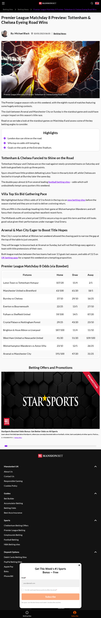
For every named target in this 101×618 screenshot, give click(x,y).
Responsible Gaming (13, 481)
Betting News (23, 9)
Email (24, 578)
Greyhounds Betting (13, 535)
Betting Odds (10, 508)
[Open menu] (3, 3)
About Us (8, 471)
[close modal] (79, 565)
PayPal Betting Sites (13, 562)
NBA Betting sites (12, 544)
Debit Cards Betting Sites (15, 557)
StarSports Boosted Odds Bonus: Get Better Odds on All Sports (29, 431)
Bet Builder (9, 498)
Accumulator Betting (13, 503)
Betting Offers (18, 437)
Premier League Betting (14, 530)
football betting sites (59, 181)
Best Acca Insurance (13, 512)
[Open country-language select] (97, 3)
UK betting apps (9, 257)
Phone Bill (8, 576)
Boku (6, 571)
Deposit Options (11, 552)
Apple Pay (8, 566)
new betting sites (76, 199)
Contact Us (9, 476)
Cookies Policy (10, 485)
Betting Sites (8, 9)
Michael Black (22, 33)
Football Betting (11, 539)
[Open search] (92, 3)
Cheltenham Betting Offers (16, 525)
